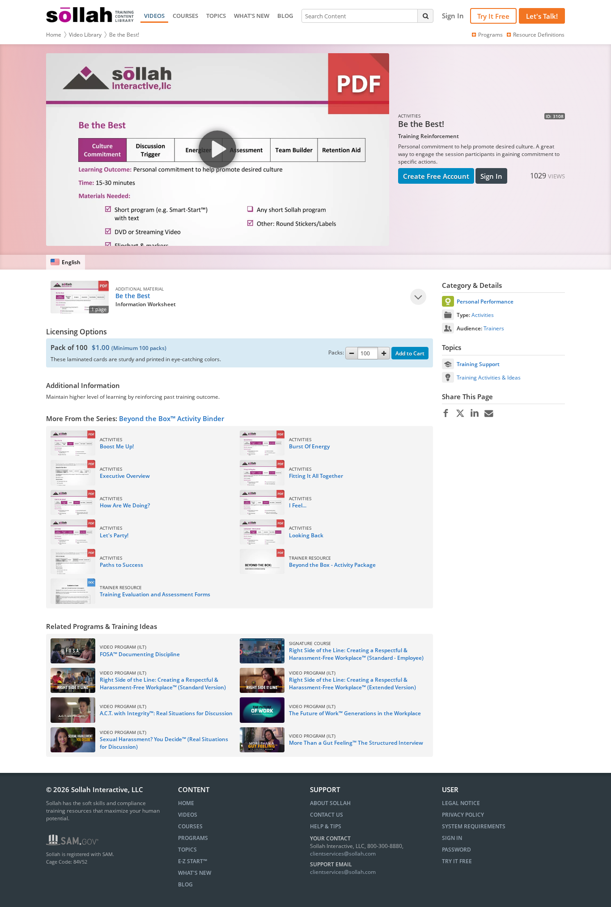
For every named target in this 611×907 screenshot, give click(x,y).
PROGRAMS (193, 838)
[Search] (425, 15)
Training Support (478, 364)
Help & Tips (325, 826)
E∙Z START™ (192, 861)
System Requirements (473, 826)
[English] (65, 262)
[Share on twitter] (460, 413)
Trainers (494, 328)
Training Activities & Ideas (489, 377)
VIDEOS (154, 16)
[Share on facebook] (446, 413)
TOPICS (216, 16)
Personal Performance (485, 301)
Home (53, 34)
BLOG (285, 16)
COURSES (185, 16)
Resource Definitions (538, 34)
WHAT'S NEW (251, 16)
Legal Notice (461, 803)
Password (456, 849)
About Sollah (330, 803)
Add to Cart (409, 353)
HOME (186, 803)
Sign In (491, 176)
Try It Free (493, 16)
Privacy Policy (463, 814)
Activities (482, 315)
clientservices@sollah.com (343, 853)
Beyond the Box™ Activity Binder (171, 418)
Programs (490, 34)
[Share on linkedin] (474, 413)
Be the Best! (124, 34)
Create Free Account (436, 176)
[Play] (418, 297)
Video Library (85, 34)
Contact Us (326, 814)
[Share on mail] (489, 413)
